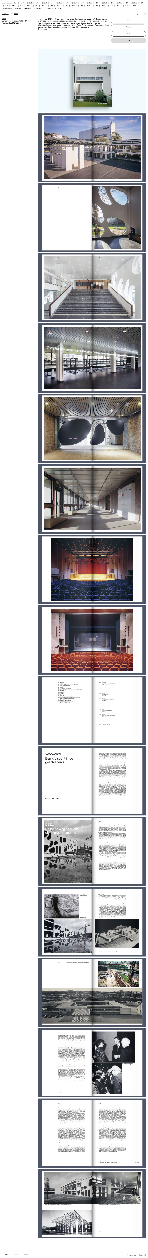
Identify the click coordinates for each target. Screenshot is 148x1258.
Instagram (132, 1255)
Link (128, 40)
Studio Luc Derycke (9, 3)
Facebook (142, 1255)
